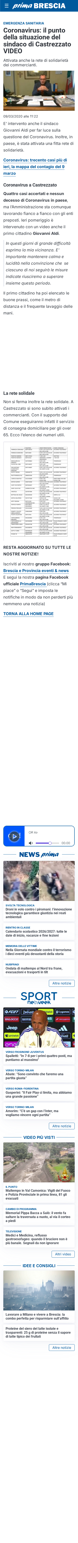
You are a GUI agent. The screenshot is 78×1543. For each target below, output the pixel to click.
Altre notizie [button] (61, 983)
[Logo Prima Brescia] (39, 5)
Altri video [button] (63, 1254)
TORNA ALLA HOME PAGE (28, 613)
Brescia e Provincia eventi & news (36, 570)
